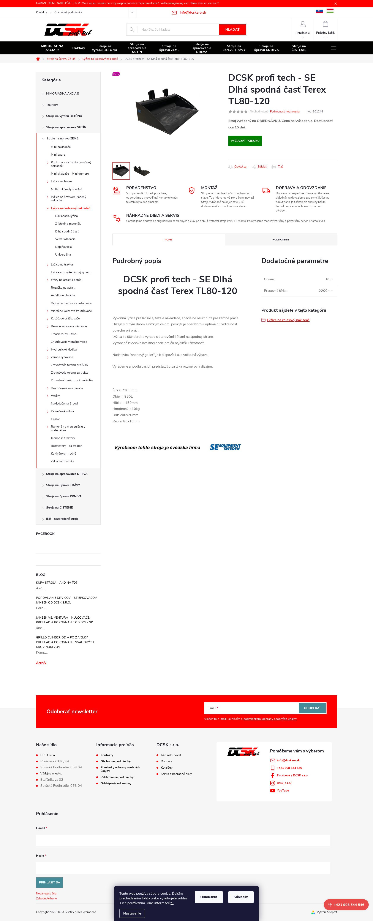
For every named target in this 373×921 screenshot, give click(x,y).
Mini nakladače (61, 147)
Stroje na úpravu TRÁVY (63, 485)
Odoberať (312, 708)
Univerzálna (63, 255)
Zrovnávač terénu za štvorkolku (72, 380)
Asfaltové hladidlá (63, 295)
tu (172, 903)
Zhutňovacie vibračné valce (69, 342)
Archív (41, 663)
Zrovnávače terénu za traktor (70, 373)
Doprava (166, 761)
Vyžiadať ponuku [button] (245, 141)
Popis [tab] (168, 239)
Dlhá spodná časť (67, 231)
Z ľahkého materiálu (68, 224)
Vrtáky (55, 396)
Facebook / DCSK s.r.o (292, 775)
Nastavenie (132, 913)
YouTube (283, 790)
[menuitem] (52, 48)
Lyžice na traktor (62, 264)
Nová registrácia (46, 894)
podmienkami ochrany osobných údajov (270, 719)
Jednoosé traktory (63, 438)
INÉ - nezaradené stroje (62, 519)
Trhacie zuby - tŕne (63, 334)
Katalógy (166, 767)
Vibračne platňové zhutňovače (71, 303)
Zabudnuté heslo (46, 898)
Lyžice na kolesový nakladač (70, 208)
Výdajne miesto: (51, 773)
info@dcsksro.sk (288, 760)
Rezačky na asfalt (62, 288)
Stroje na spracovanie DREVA (66, 474)
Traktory (52, 105)
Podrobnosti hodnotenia (285, 111)
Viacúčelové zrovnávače (67, 388)
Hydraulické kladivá (64, 350)
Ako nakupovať (171, 755)
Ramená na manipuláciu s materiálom (68, 428)
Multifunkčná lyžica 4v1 (66, 189)
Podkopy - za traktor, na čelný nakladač (71, 164)
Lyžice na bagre (61, 181)
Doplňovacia (63, 247)
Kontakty (41, 12)
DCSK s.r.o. (47, 755)
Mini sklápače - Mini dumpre (70, 174)
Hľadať (232, 29)
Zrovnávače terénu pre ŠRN (69, 365)
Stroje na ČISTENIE (59, 508)
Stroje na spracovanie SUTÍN (66, 127)
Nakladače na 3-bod (64, 403)
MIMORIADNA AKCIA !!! (62, 94)
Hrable (55, 419)
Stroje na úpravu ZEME (62, 138)
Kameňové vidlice (62, 411)
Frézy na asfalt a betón (66, 280)
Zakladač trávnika (62, 461)
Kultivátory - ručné (63, 454)
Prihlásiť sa (49, 882)
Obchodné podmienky (68, 12)
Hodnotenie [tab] (280, 239)
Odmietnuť (208, 897)
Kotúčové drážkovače (65, 318)
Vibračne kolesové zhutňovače (71, 311)
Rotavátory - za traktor (66, 446)
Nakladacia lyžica (66, 216)
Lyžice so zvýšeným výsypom (70, 272)
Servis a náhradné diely (176, 774)
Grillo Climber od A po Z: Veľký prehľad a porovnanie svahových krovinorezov (65, 642)
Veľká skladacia (65, 239)
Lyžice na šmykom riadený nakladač (68, 199)
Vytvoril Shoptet (327, 912)
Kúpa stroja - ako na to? (56, 583)
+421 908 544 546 (289, 768)
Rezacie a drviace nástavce (69, 326)
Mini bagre (58, 155)
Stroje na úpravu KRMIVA (64, 496)
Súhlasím (241, 897)
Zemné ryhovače (62, 357)
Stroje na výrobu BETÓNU (64, 116)
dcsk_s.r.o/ (284, 783)
